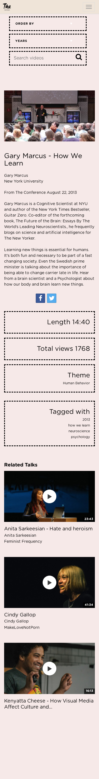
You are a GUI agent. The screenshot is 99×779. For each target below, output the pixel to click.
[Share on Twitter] (51, 298)
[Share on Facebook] (40, 298)
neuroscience (79, 431)
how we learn (79, 425)
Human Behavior (76, 383)
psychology (80, 437)
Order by (24, 23)
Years (21, 40)
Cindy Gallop (22, 621)
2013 (86, 419)
